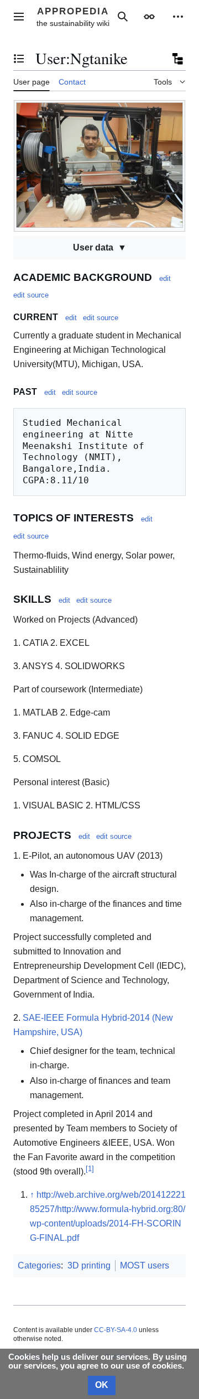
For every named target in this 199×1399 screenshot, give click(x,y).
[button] (19, 16)
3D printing (89, 1265)
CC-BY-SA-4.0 (115, 1330)
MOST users (144, 1265)
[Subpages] (177, 58)
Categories (39, 1265)
